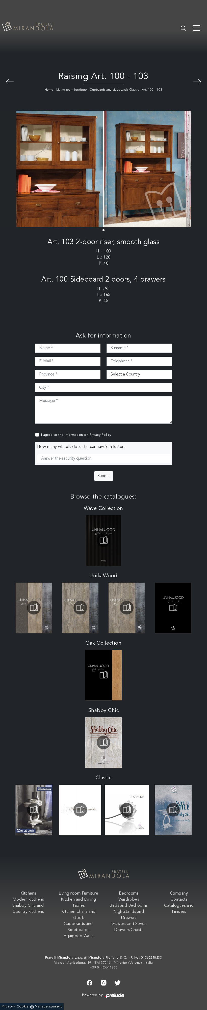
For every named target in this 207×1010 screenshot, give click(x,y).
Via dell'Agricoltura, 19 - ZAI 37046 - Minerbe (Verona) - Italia (103, 962)
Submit (103, 476)
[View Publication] (103, 540)
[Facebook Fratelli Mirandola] (89, 982)
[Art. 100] (10, 81)
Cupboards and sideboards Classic (114, 89)
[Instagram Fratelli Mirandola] (103, 982)
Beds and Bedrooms (129, 906)
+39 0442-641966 (103, 967)
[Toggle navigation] (196, 27)
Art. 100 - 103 (152, 89)
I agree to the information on (76, 435)
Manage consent (48, 1006)
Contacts (178, 900)
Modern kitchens (28, 900)
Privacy (7, 1006)
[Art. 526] (197, 81)
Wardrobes (128, 900)
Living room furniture (71, 89)
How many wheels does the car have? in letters (81, 447)
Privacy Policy (100, 435)
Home (49, 89)
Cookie (23, 1006)
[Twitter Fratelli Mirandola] (117, 982)
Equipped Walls (78, 936)
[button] (103, 230)
